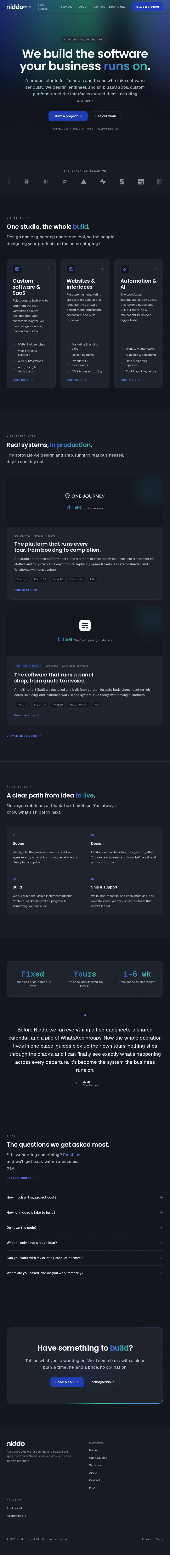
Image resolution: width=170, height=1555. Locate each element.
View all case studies (22, 736)
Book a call (117, 6)
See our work (105, 116)
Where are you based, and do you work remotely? (45, 1273)
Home (27, 6)
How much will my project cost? (31, 1197)
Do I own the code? (21, 1227)
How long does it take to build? (31, 1212)
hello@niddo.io (102, 1382)
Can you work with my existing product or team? (45, 1258)
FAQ (92, 1488)
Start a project (147, 6)
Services (67, 6)
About (83, 6)
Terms (159, 1539)
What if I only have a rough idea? (32, 1243)
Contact (99, 6)
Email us (71, 1154)
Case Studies (43, 7)
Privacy (146, 1539)
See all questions (19, 1178)
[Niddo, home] (15, 6)
